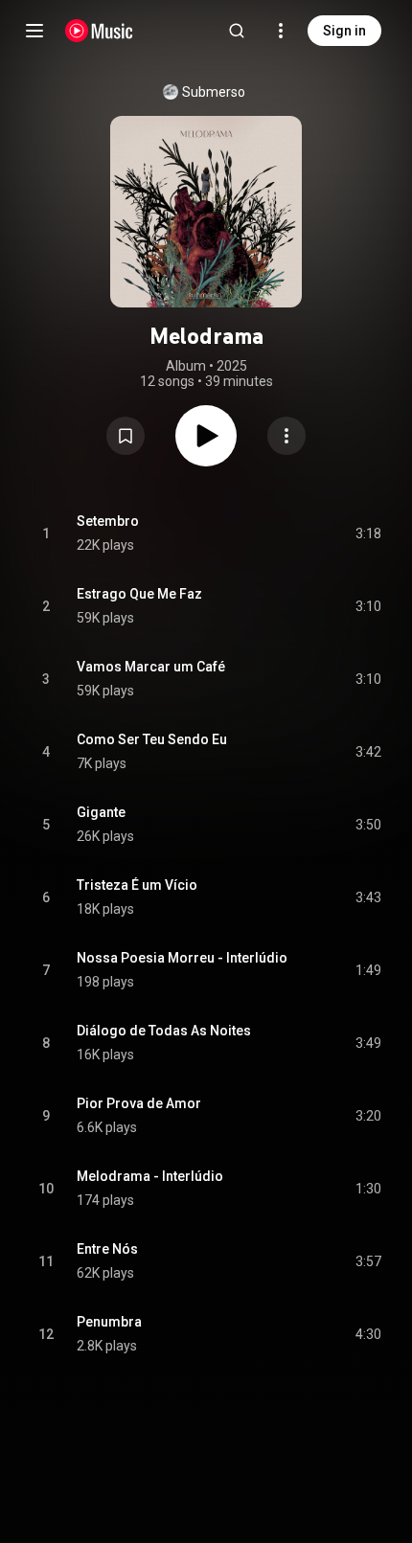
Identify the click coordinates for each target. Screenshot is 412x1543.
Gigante (101, 812)
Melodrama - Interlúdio (150, 1176)
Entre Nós (107, 1249)
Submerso (213, 92)
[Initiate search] (236, 30)
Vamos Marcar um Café (151, 666)
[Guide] (34, 30)
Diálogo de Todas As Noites (164, 1030)
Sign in (344, 30)
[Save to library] (125, 435)
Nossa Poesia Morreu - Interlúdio (182, 957)
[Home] (99, 30)
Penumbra (109, 1321)
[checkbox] (367, 533)
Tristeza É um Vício (137, 885)
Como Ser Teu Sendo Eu (152, 739)
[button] (125, 436)
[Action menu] (286, 436)
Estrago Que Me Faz (139, 593)
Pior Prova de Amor (139, 1103)
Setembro (108, 521)
